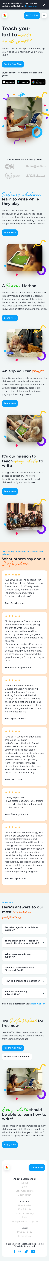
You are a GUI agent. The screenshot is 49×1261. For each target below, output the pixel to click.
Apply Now (10, 1145)
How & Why (24, 1205)
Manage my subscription (24, 1221)
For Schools (24, 1209)
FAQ (24, 1217)
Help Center (38, 1004)
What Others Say (24, 1213)
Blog (24, 1187)
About (24, 1183)
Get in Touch (24, 1195)
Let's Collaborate (24, 1191)
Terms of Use (24, 1236)
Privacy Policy (24, 1232)
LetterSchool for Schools (17, 1057)
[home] (12, 15)
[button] (44, 15)
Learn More (10, 233)
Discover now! (31, 6)
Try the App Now (13, 64)
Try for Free (32, 15)
